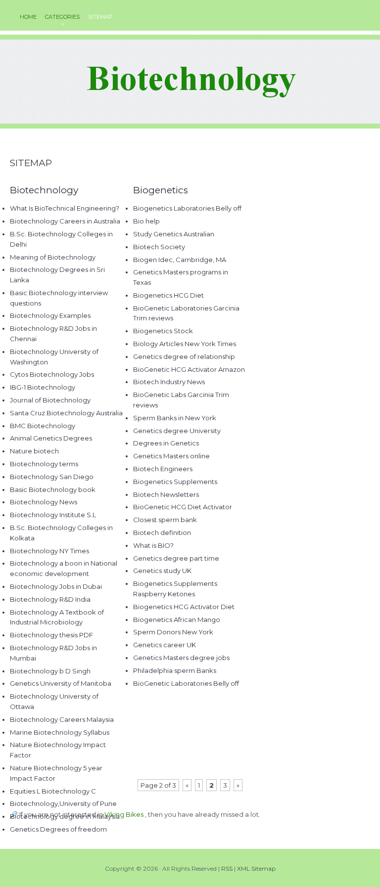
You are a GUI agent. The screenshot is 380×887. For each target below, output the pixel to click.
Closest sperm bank (165, 520)
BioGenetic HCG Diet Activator (182, 507)
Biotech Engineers (162, 469)
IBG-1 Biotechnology (42, 387)
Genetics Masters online (171, 456)
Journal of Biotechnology (50, 400)
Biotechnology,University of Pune (63, 803)
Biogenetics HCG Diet (168, 295)
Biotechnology (44, 190)
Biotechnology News (43, 502)
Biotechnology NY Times (49, 551)
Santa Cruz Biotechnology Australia (66, 413)
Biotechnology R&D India (50, 599)
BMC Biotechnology (42, 426)
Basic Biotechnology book (52, 489)
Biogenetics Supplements (175, 482)
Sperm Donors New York (173, 632)
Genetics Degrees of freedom (58, 829)
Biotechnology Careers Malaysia (62, 719)
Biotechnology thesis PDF (51, 635)
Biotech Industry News (169, 382)
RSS (227, 868)
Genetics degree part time (176, 558)
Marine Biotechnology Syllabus (59, 732)
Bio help (146, 221)
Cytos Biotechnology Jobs (52, 374)
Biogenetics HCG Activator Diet (184, 607)
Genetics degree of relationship (184, 356)
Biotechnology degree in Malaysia (65, 816)
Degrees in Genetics (166, 443)
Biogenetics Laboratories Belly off (187, 208)
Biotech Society (159, 247)
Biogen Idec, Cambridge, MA (179, 260)
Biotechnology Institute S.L (53, 515)
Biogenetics (160, 190)
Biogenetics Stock (163, 331)
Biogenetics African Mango (176, 619)
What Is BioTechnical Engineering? (64, 208)
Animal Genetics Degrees (51, 438)
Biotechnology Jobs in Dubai (56, 586)
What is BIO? (153, 545)
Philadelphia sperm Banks (174, 670)
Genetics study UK (162, 571)
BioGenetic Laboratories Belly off (186, 683)
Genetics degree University (177, 431)
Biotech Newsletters (166, 494)
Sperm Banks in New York (174, 418)
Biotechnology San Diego (52, 477)
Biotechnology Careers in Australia (65, 221)
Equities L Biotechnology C (53, 791)
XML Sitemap (256, 868)
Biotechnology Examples (50, 315)
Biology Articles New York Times (184, 344)
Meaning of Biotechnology (52, 257)
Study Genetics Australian (173, 234)
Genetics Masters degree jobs (181, 658)
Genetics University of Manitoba (60, 683)
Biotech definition (162, 532)
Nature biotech (34, 451)
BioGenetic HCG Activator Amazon (189, 369)
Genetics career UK (164, 645)
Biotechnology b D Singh (50, 671)
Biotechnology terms (44, 464)
